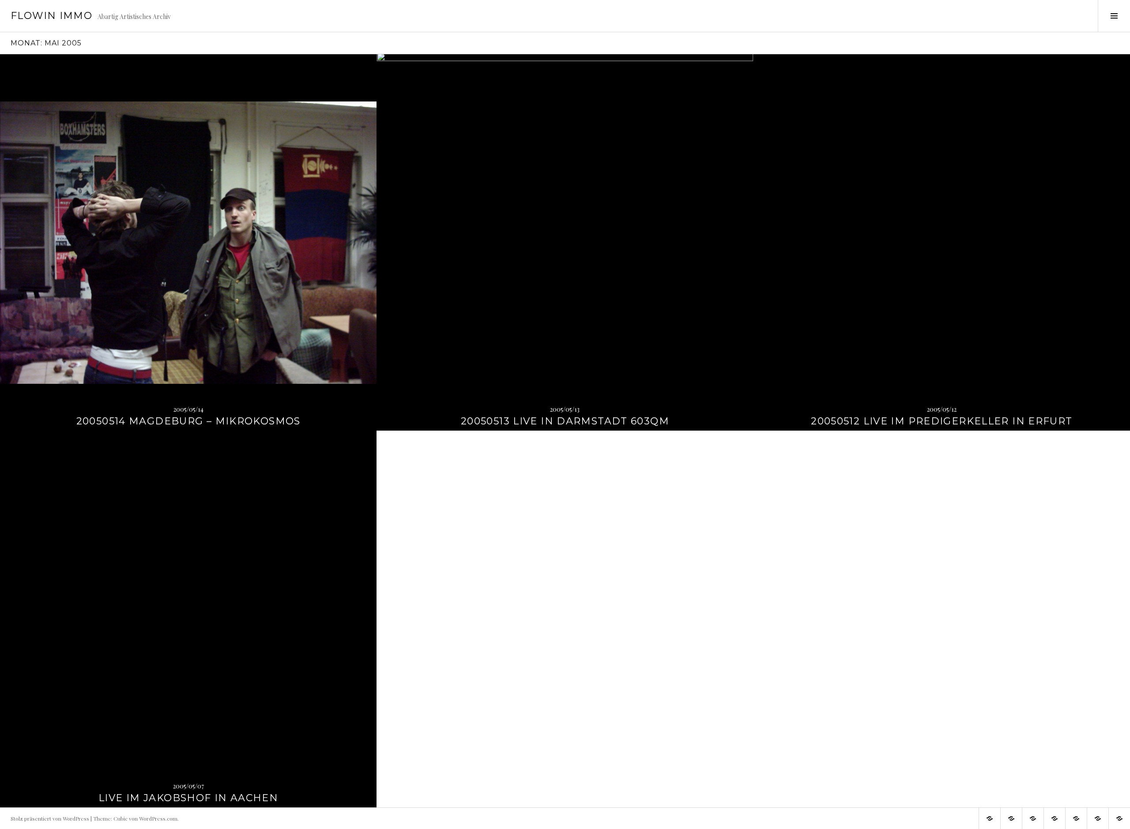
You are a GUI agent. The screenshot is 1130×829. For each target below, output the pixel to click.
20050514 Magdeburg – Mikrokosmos (188, 421)
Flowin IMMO (51, 16)
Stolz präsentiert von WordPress (50, 818)
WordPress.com (158, 818)
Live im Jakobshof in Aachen (188, 798)
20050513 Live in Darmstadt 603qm (565, 421)
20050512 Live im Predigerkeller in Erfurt (941, 421)
